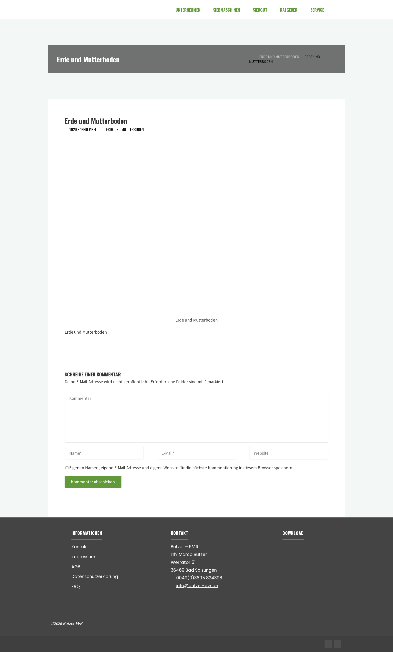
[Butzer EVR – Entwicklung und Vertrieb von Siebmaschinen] (50, 9)
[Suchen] (336, 9)
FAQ (75, 587)
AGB (75, 567)
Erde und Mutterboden (279, 57)
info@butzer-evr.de (197, 586)
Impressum (83, 557)
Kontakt (79, 547)
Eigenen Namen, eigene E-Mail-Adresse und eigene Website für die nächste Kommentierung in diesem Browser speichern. (181, 467)
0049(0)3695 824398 (199, 578)
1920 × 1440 (79, 129)
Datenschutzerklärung (94, 576)
